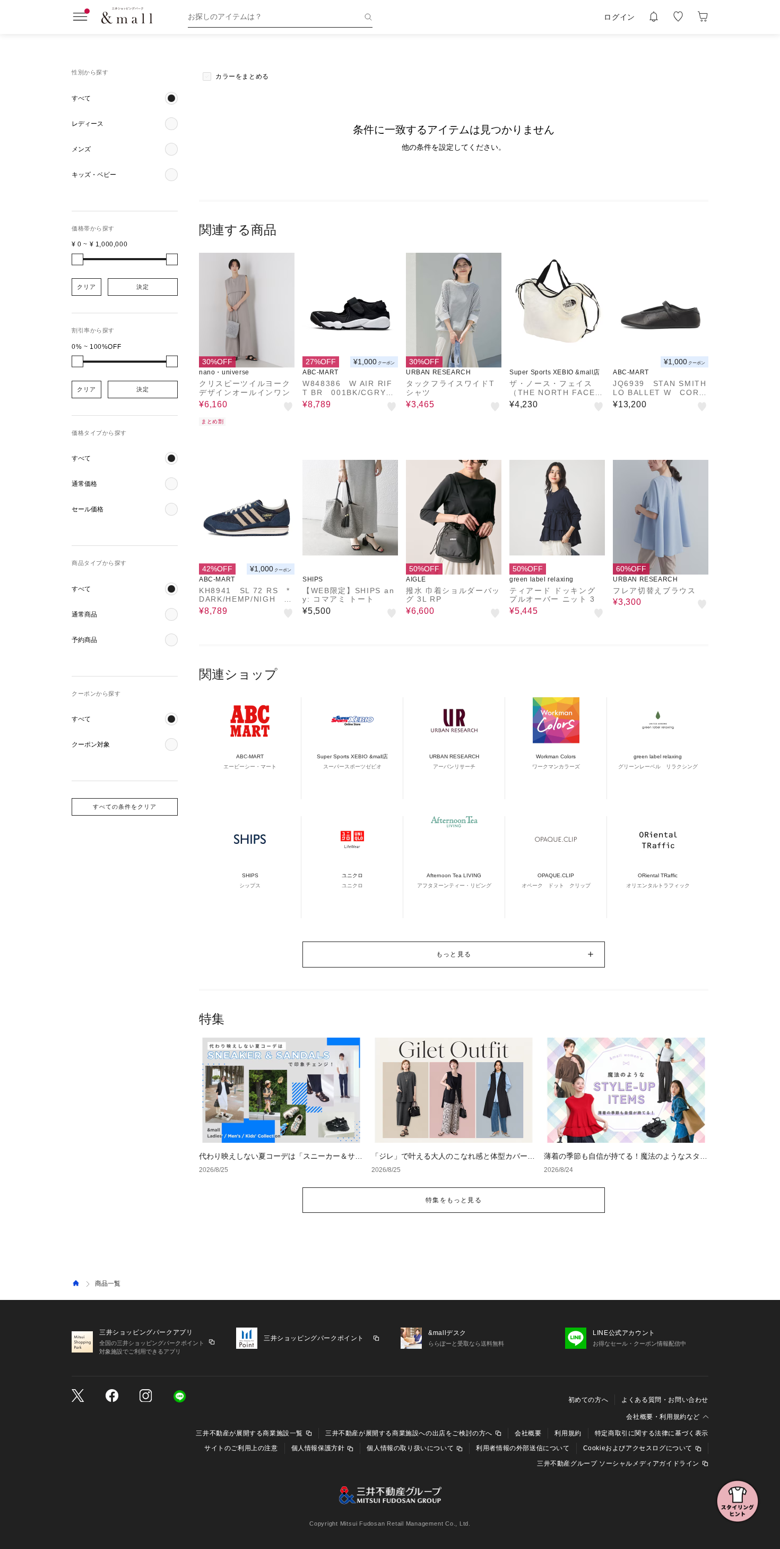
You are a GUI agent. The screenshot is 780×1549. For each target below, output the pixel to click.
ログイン (619, 17)
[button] (125, 98)
